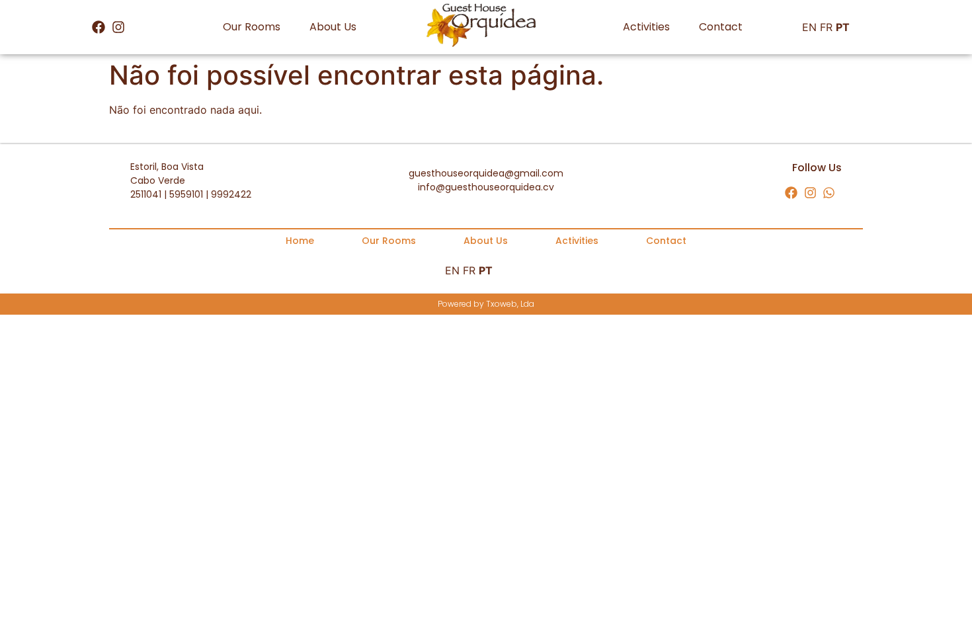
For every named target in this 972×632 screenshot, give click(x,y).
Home (300, 240)
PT (843, 27)
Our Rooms (251, 26)
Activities (646, 26)
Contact (721, 26)
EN (809, 27)
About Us (332, 26)
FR (826, 27)
